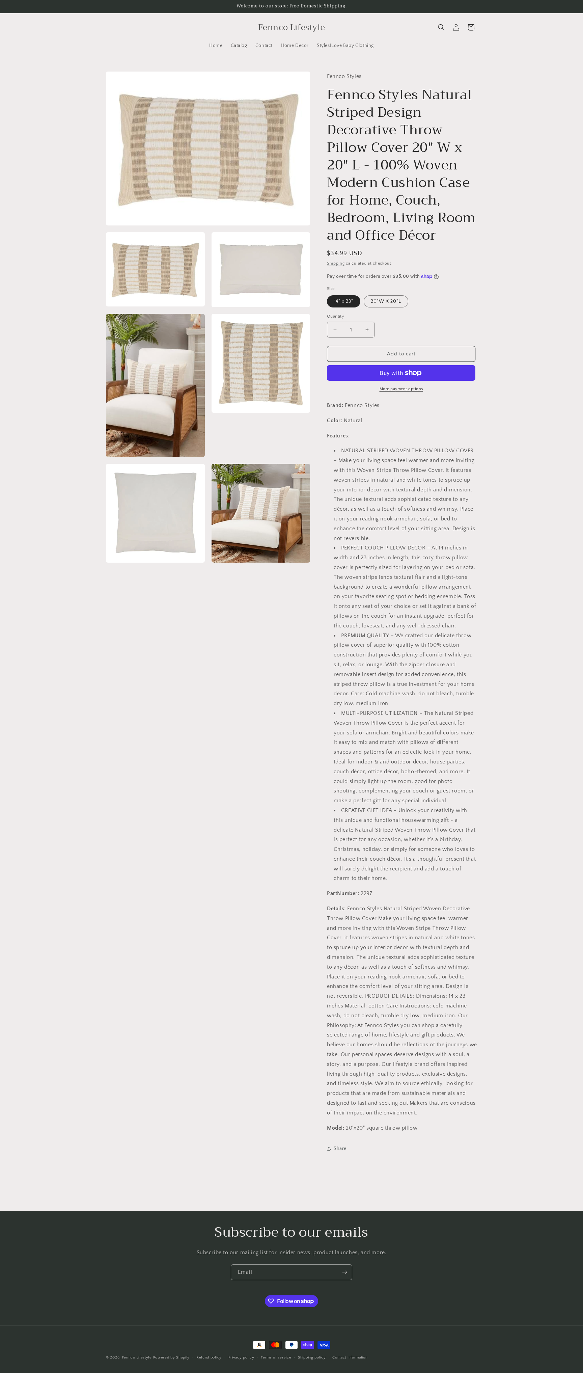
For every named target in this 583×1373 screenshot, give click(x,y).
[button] (441, 27)
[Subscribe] (344, 1272)
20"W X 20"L (386, 301)
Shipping (336, 263)
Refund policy (209, 1357)
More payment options (401, 389)
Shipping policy (312, 1357)
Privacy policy (241, 1357)
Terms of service (276, 1357)
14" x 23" (343, 301)
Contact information (349, 1357)
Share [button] (340, 1148)
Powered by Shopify (171, 1357)
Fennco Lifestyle (137, 1357)
